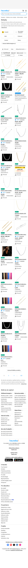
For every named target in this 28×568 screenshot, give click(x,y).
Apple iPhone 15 (18, 412)
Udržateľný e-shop (5, 538)
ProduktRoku (4, 532)
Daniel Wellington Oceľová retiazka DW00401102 (7, 118)
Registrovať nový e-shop (6, 509)
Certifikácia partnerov (5, 534)
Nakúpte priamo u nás (5, 494)
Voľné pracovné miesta (6, 473)
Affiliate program (4, 519)
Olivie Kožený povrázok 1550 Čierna (7, 309)
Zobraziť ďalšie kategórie (8, 43)
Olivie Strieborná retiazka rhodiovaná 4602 (21, 259)
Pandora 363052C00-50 (20, 165)
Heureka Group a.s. (16, 549)
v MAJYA (16, 337)
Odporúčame (18, 410)
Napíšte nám (14, 449)
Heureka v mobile (4, 490)
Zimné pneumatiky (18, 421)
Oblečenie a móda (18, 425)
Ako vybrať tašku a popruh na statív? (7, 435)
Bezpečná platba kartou (6, 500)
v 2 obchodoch (18, 194)
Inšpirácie (3, 536)
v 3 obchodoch (4, 121)
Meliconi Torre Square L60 (20, 397)
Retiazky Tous (4, 421)
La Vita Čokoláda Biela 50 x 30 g (21, 395)
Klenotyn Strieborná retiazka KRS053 (7, 333)
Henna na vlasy (4, 411)
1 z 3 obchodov (18, 173)
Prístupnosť (3, 482)
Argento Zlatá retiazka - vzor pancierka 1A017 (7, 234)
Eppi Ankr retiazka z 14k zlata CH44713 (7, 72)
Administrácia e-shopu (5, 507)
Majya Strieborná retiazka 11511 (21, 333)
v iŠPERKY (3, 262)
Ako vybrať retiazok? (19, 95)
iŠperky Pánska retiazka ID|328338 (7, 259)
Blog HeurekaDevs (5, 478)
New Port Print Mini (19, 404)
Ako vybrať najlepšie (6, 429)
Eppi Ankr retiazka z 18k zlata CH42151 (21, 213)
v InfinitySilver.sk (18, 312)
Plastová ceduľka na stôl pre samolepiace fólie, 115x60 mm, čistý (21, 403)
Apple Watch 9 (18, 414)
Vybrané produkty (19, 393)
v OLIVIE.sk (3, 146)
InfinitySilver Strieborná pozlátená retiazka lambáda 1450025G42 (21, 309)
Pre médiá (3, 475)
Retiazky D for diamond (6, 425)
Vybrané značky (5, 416)
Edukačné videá (4, 521)
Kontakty (3, 469)
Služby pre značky (5, 515)
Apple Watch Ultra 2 (19, 416)
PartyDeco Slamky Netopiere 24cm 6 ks (21, 399)
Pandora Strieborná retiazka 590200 (21, 118)
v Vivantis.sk (17, 239)
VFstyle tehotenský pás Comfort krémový (21, 401)
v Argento (17, 75)
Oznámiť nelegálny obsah (6, 480)
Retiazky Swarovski (5, 420)
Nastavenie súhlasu (5, 496)
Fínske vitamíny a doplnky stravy (7, 404)
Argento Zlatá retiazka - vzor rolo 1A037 (21, 72)
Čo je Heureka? (4, 467)
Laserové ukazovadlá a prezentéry (7, 397)
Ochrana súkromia (5, 498)
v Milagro (3, 195)
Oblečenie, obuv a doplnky (11, 17)
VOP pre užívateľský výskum (7, 501)
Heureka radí (3, 492)
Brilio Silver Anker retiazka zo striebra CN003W (21, 234)
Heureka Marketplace (5, 513)
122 (21, 375)
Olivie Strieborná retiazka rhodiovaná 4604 (21, 141)
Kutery (2, 406)
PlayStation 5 (17, 418)
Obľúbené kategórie (6, 393)
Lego (16, 420)
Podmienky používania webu (16, 550)
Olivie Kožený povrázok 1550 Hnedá (7, 284)
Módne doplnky (20, 17)
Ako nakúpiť (3, 488)
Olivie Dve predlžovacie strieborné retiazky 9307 (7, 141)
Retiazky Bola (4, 423)
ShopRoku (3, 530)
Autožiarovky (4, 399)
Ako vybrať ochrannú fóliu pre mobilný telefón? (7, 431)
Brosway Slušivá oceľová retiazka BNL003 (21, 190)
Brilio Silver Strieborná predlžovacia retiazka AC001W (21, 284)
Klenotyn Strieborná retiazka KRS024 (7, 165)
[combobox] (14, 13)
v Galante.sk (3, 98)
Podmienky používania (5, 471)
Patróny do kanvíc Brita (6, 408)
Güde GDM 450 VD (18, 406)
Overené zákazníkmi (5, 528)
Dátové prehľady (4, 517)
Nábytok (16, 423)
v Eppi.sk (2, 77)
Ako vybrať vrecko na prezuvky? (7, 433)
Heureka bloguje (4, 476)
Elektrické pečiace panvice (6, 403)
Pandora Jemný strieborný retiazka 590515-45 (7, 190)
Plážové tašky (4, 401)
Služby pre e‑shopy (5, 511)
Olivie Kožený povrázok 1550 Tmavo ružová (7, 356)
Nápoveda (3, 523)
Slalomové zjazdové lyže (6, 410)
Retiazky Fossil (4, 418)
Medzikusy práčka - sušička (6, 395)
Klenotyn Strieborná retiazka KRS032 (7, 95)
